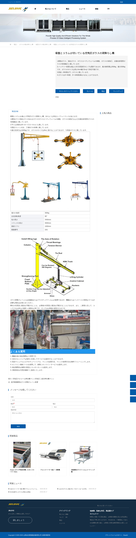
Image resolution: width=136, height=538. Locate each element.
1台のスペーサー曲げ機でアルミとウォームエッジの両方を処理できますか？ (24, 489)
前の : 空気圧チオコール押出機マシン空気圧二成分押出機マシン (31, 379)
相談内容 (13, 410)
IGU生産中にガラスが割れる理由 (20, 492)
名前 (12, 397)
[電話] (133, 385)
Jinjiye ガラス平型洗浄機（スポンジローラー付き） (22, 471)
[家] (18, 9)
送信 (18, 426)
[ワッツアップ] (133, 378)
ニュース (62, 523)
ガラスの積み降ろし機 (26, 44)
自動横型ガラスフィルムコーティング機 (83, 471)
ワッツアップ (118, 91)
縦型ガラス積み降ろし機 (43, 44)
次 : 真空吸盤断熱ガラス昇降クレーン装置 (23, 382)
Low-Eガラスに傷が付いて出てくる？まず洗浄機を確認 (73, 489)
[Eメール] (133, 392)
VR (108, 9)
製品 (15, 44)
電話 (103, 91)
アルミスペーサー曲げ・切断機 (50, 470)
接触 (96, 9)
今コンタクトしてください (68, 91)
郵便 (12, 404)
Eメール (90, 91)
